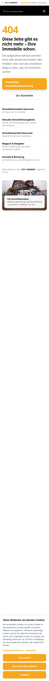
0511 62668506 (28, 169)
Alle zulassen (25, 657)
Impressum (31, 650)
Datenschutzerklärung (13, 650)
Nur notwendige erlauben (24, 666)
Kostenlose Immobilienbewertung (19, 83)
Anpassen (24, 674)
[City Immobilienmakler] (13, 11)
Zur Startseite (24, 95)
